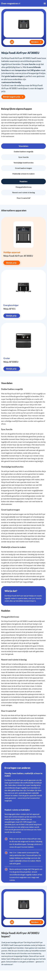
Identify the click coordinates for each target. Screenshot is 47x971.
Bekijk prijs (11, 262)
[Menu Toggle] (45, 3)
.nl (10, 3)
